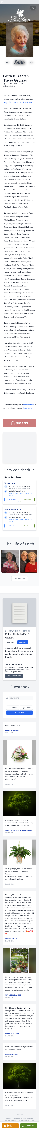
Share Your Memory (14, 676)
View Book (10, 642)
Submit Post (19, 712)
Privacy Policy (13, 1120)
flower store (27, 408)
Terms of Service (25, 1120)
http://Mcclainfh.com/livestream (18, 102)
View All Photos (19, 578)
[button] (19, 752)
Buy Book (22, 642)
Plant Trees (27, 500)
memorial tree (28, 404)
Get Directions (11, 500)
